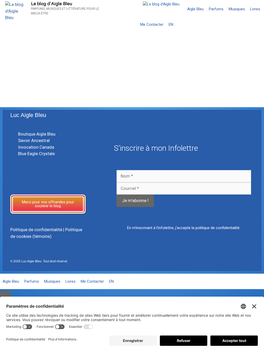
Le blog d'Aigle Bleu (51, 3)
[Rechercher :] (35, 82)
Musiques (237, 9)
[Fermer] (5, 294)
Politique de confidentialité (36, 229)
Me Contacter (151, 24)
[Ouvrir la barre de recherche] (259, 24)
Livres (255, 9)
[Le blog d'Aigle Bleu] (161, 4)
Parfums (216, 9)
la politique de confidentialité (216, 227)
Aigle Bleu (195, 9)
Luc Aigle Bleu (28, 115)
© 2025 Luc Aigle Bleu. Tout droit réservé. (39, 261)
